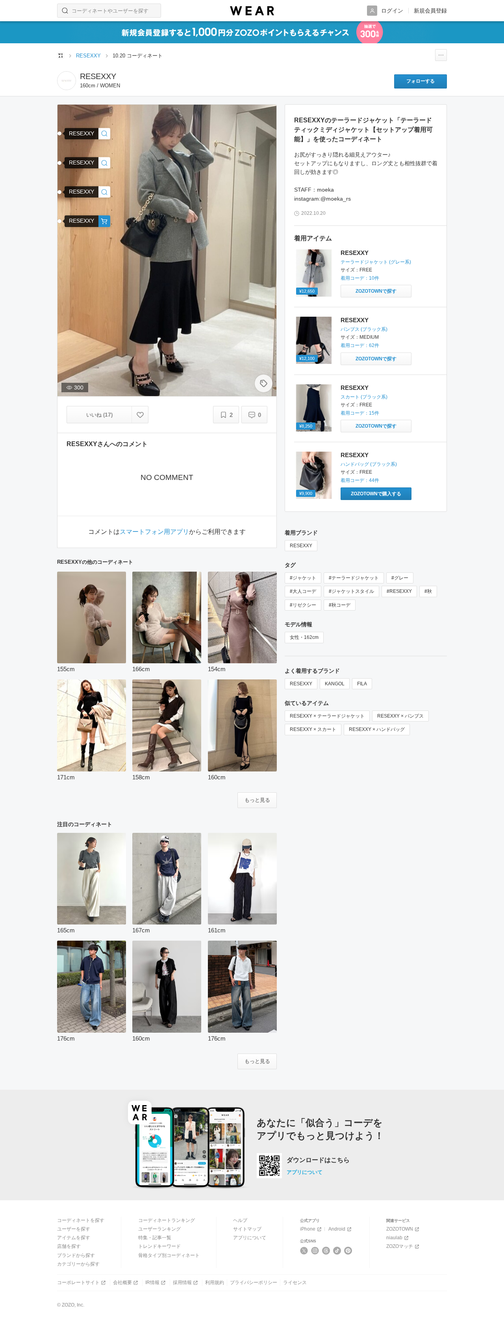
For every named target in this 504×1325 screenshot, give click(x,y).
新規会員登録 (430, 10)
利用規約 (214, 1282)
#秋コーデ (339, 605)
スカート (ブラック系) (364, 397)
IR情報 (152, 1282)
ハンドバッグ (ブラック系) (369, 464)
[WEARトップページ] (60, 55)
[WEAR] (252, 11)
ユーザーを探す (73, 1229)
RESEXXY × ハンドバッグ (377, 729)
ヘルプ (240, 1220)
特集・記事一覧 (154, 1237)
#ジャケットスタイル (351, 591)
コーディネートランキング (166, 1220)
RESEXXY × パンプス (400, 716)
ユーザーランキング (159, 1229)
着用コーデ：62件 (360, 345)
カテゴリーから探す (78, 1264)
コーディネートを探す (80, 1220)
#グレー (399, 578)
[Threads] (326, 1251)
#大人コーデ (303, 591)
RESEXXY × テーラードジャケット (327, 716)
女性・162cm (304, 637)
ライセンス (295, 1282)
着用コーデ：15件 (360, 413)
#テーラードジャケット (354, 578)
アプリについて (304, 1172)
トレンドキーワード (159, 1246)
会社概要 (122, 1282)
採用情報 (182, 1282)
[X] (304, 1251)
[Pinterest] (348, 1251)
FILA (362, 683)
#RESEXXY (399, 591)
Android (336, 1229)
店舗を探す (69, 1246)
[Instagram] (315, 1251)
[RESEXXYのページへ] (66, 80)
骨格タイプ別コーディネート (169, 1255)
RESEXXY (355, 252)
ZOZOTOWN (399, 1229)
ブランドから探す (76, 1255)
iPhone (307, 1229)
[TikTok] (337, 1251)
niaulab (394, 1237)
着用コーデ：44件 (360, 480)
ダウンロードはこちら (318, 1160)
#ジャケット (303, 578)
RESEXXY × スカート (313, 729)
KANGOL (335, 683)
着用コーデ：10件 (360, 278)
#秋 (428, 591)
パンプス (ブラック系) (364, 329)
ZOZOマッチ (399, 1246)
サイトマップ (247, 1229)
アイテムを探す (73, 1237)
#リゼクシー (303, 605)
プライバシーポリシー (253, 1282)
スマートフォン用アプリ (154, 532)
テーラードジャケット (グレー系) (376, 262)
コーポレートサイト (78, 1282)
